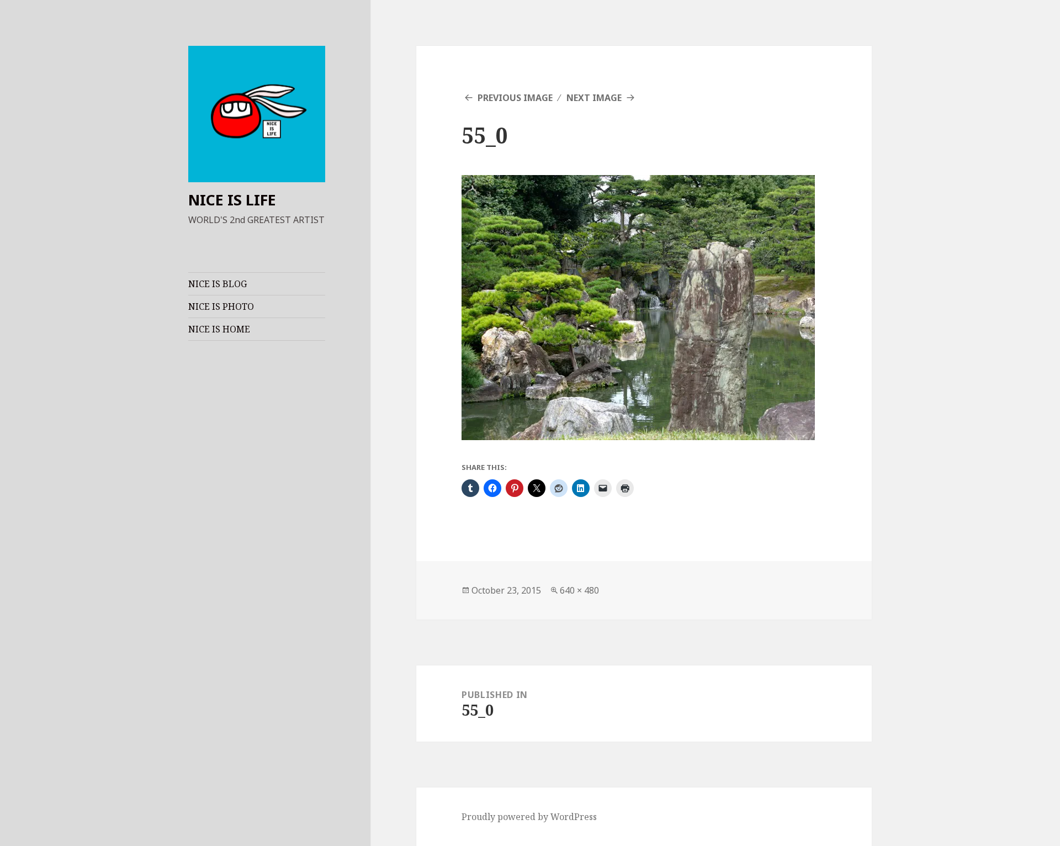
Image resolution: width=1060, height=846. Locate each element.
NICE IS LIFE (232, 199)
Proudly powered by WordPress (529, 817)
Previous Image (515, 98)
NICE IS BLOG (217, 284)
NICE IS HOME (219, 329)
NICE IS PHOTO (221, 306)
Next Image (594, 98)
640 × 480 (579, 590)
